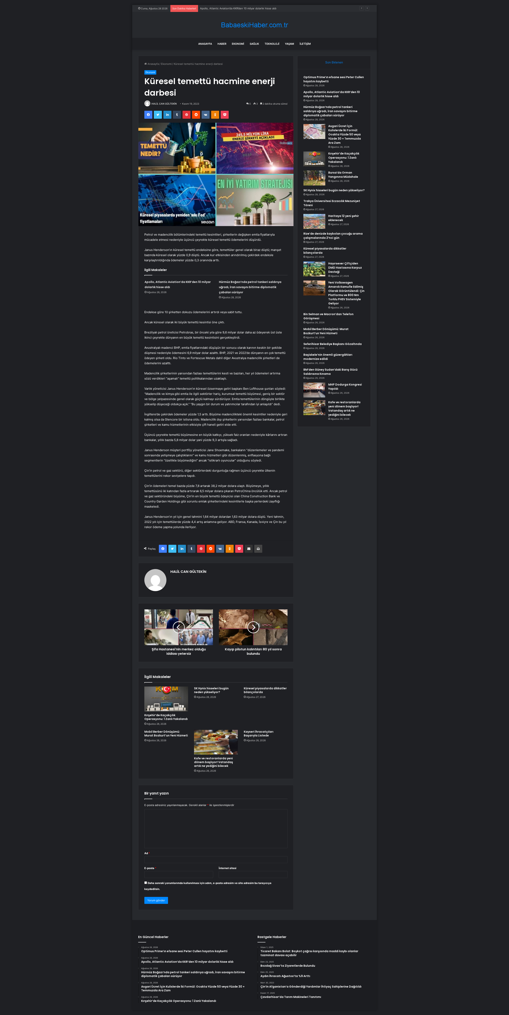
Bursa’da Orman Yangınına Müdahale (343, 175)
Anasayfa (205, 43)
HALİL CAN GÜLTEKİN (164, 103)
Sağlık (254, 43)
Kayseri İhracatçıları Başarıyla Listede (258, 733)
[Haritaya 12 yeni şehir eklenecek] (314, 221)
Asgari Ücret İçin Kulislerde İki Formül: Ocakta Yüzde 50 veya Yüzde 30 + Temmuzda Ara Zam (344, 134)
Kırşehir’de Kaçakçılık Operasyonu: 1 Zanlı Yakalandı (166, 717)
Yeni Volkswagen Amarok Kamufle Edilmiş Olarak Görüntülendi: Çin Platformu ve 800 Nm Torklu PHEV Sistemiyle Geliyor (346, 293)
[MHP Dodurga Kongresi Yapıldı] (314, 390)
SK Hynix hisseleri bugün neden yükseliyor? (211, 690)
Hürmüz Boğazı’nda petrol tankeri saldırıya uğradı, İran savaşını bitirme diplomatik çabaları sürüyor (260, 8)
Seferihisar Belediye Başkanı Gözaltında (332, 344)
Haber (222, 43)
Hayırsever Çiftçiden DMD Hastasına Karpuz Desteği (345, 267)
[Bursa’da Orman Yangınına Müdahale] (314, 178)
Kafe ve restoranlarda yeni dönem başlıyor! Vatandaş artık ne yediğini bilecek (213, 762)
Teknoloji (272, 43)
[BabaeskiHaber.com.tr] (254, 25)
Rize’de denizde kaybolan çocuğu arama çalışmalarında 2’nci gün (333, 236)
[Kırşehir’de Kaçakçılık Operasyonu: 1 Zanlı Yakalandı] (166, 699)
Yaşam (289, 43)
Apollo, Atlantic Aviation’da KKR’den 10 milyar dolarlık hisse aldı (331, 94)
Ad (147, 853)
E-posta (150, 868)
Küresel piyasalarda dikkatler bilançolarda (265, 690)
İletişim (305, 43)
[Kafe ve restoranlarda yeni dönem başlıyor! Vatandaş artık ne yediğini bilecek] (216, 742)
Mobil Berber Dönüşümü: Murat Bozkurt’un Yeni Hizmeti (166, 733)
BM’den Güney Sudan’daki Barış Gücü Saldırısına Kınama (330, 372)
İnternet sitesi (227, 868)
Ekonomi (238, 43)
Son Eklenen (334, 62)
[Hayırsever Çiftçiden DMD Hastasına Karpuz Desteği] (314, 268)
